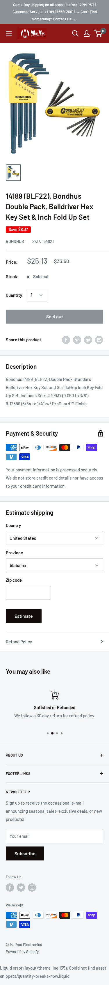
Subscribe (25, 853)
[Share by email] (99, 339)
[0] (98, 33)
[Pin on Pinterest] (77, 339)
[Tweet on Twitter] (88, 339)
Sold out (54, 316)
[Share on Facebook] (66, 339)
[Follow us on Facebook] (10, 887)
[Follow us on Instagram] (32, 887)
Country (13, 525)
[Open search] (75, 33)
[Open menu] (9, 33)
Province (14, 552)
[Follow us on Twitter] (21, 887)
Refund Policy (19, 641)
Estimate (24, 616)
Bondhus (15, 241)
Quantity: (15, 295)
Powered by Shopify (22, 951)
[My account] (87, 33)
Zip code (14, 580)
